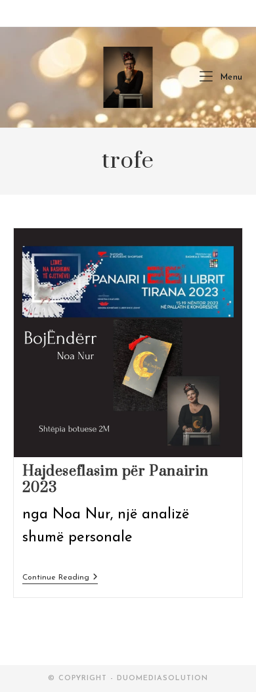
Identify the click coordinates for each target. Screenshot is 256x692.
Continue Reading (60, 578)
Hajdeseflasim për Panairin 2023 (115, 479)
